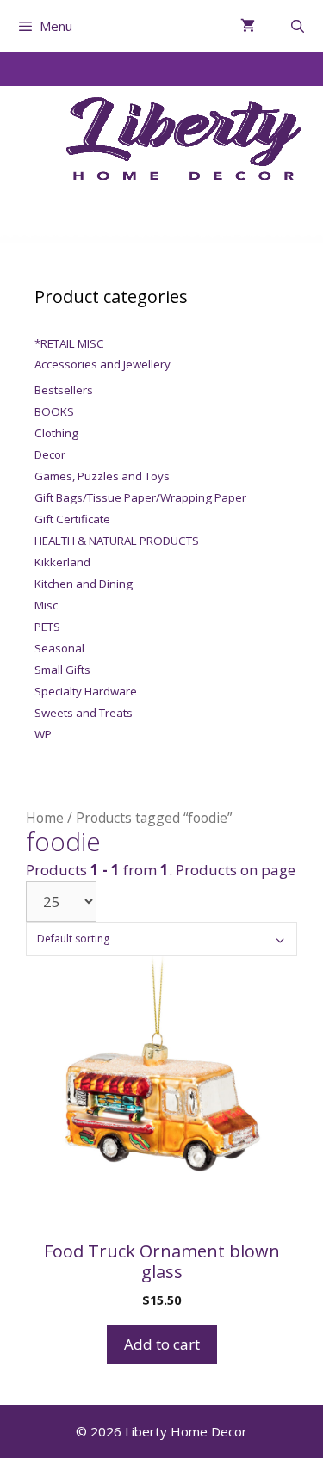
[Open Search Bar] (297, 26)
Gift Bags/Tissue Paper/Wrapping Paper (140, 497)
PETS (47, 626)
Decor (49, 454)
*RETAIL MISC (69, 343)
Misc (46, 605)
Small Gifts (62, 669)
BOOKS (54, 411)
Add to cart (162, 1344)
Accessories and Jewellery (102, 364)
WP (43, 734)
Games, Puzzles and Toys (102, 476)
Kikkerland (62, 562)
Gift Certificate (72, 519)
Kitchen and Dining (83, 583)
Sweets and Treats (83, 712)
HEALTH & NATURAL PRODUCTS (116, 540)
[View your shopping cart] (247, 26)
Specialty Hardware (85, 691)
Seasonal (59, 648)
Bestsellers (63, 390)
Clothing (56, 433)
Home (45, 817)
